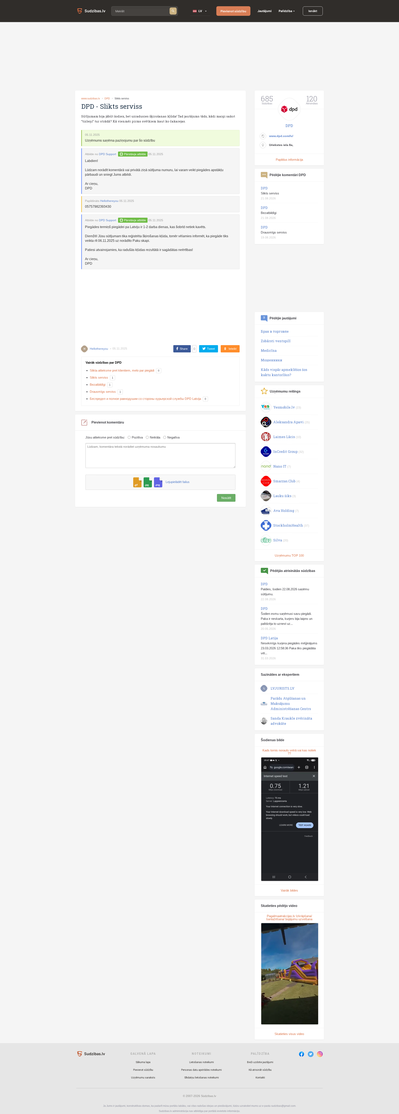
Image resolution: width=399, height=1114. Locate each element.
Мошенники (271, 360)
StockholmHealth (288, 525)
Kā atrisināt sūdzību (260, 1069)
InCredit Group (285, 451)
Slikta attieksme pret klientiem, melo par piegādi (122, 370)
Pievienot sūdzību (233, 11)
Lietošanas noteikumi (201, 1062)
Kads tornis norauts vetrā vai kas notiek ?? (289, 751)
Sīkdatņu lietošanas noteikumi (201, 1077)
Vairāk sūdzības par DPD (104, 362)
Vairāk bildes (289, 890)
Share (184, 348)
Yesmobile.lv (284, 407)
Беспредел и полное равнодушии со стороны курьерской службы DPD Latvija (145, 398)
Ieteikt (232, 348)
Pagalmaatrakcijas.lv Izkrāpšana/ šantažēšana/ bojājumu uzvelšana (289, 917)
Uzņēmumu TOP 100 (289, 555)
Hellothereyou (109, 201)
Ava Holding (283, 510)
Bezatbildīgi (97, 384)
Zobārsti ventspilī (276, 341)
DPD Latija (269, 638)
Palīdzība (285, 11)
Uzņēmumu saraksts (143, 1077)
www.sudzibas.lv (90, 98)
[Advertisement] (199, 56)
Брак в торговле (275, 331)
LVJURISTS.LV (282, 688)
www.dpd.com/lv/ (281, 136)
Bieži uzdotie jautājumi (260, 1062)
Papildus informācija (289, 159)
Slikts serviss (99, 377)
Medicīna (269, 350)
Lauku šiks (282, 496)
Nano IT (279, 466)
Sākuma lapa (143, 1062)
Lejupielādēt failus (178, 482)
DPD (107, 98)
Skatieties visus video (289, 1034)
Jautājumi (264, 11)
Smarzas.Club (284, 481)
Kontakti (260, 1077)
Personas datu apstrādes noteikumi (201, 1069)
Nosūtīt (226, 498)
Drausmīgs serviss (103, 391)
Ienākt (312, 11)
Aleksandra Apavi (288, 422)
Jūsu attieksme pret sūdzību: (105, 437)
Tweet (211, 348)
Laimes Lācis (284, 437)
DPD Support (107, 154)
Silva (277, 540)
